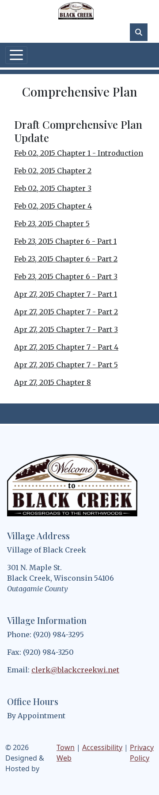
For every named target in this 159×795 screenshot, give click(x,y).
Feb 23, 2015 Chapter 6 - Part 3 (65, 276)
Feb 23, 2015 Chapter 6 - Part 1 (65, 241)
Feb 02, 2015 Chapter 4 (53, 206)
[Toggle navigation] (16, 55)
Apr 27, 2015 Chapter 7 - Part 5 (66, 364)
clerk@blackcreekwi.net (75, 669)
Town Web (66, 753)
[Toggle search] (139, 32)
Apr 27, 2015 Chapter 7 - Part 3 (66, 329)
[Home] (76, 11)
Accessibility (102, 747)
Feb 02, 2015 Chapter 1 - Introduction (78, 153)
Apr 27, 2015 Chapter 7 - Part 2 (66, 311)
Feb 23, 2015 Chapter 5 (52, 223)
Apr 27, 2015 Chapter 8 (52, 382)
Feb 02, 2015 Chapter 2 (52, 170)
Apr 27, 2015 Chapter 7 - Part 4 (66, 347)
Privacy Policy (142, 753)
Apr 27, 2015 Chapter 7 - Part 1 (65, 294)
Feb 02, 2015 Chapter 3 (52, 188)
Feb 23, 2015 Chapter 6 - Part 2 (65, 258)
